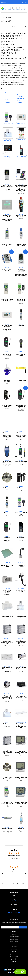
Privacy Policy (14, 946)
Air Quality (8, 17)
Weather (19, 100)
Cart (25, 2)
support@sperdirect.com (14, 900)
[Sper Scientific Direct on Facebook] (12, 912)
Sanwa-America (14, 954)
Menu (4, 2)
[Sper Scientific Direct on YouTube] (19, 912)
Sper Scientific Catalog (14, 959)
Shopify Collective (14, 956)
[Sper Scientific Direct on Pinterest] (15, 912)
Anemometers (9, 93)
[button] (20, 971)
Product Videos (14, 948)
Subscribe (23, 927)
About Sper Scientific (14, 936)
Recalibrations (14, 949)
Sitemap (14, 958)
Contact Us (14, 963)
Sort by (2, 24)
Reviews (14, 953)
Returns (14, 951)
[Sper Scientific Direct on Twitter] (9, 912)
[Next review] (25, 874)
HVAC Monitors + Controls (20, 94)
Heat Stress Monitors (7, 100)
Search (14, 934)
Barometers (8, 95)
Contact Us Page (14, 897)
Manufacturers (14, 943)
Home (2, 17)
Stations (19, 102)
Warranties (14, 961)
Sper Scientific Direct (18, 967)
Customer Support (14, 941)
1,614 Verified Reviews (14, 855)
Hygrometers (20, 98)
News (14, 944)
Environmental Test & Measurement (14, 938)
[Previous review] (3, 874)
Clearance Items (14, 939)
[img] (14, 853)
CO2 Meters (8, 97)
